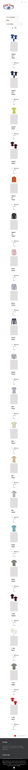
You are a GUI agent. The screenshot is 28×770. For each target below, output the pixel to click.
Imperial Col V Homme (13, 92)
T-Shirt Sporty (13, 718)
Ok (14, 767)
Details (16, 63)
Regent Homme (13, 580)
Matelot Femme (13, 338)
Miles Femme (13, 407)
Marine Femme (13, 269)
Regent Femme (13, 546)
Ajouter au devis (13, 66)
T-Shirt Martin (13, 649)
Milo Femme (13, 477)
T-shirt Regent (13, 684)
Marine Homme (13, 304)
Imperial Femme (13, 128)
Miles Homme (13, 442)
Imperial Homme (13, 162)
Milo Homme (13, 511)
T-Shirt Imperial (13, 615)
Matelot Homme (13, 373)
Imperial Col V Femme (13, 56)
